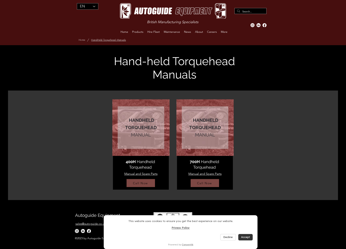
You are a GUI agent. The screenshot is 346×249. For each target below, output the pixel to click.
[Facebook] (265, 25)
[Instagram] (252, 25)
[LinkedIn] (258, 25)
